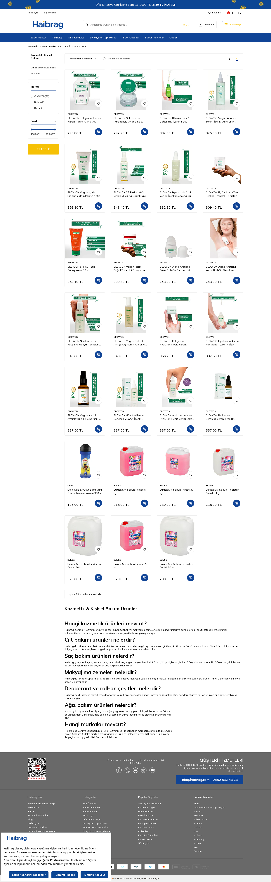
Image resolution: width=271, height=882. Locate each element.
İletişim (31, 811)
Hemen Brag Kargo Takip (41, 803)
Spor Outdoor (131, 37)
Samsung (199, 839)
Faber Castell (201, 819)
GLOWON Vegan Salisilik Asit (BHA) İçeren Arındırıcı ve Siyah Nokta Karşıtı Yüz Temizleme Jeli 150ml (129, 342)
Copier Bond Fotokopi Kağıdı (209, 807)
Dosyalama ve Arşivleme (96, 831)
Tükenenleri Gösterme (118, 58)
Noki (196, 847)
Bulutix (39, 102)
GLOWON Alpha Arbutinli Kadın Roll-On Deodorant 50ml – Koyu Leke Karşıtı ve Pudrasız (222, 268)
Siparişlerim (50, 12)
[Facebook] (119, 770)
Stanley (198, 823)
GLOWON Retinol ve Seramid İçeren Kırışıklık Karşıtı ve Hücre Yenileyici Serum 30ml (221, 417)
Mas (196, 831)
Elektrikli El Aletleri (148, 835)
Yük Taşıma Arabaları (149, 803)
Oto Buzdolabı (146, 827)
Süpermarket (38, 37)
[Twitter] (127, 770)
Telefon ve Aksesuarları (95, 827)
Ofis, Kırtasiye (76, 37)
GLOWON (41, 96)
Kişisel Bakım (145, 839)
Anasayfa (33, 46)
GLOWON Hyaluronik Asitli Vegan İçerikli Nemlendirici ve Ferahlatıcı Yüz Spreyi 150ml (177, 194)
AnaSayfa (33, 12)
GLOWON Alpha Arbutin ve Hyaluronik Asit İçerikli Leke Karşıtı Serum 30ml (176, 417)
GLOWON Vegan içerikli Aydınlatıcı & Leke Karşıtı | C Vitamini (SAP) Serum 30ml (83, 417)
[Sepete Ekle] (98, 131)
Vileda (197, 811)
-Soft (116, 878)
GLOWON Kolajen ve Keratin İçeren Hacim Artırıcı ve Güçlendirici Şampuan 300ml (84, 119)
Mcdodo (198, 827)
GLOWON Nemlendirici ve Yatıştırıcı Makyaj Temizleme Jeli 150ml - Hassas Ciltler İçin (84, 342)
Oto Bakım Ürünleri (148, 819)
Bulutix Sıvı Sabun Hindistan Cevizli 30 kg (176, 565)
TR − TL (236, 12)
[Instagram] (144, 770)
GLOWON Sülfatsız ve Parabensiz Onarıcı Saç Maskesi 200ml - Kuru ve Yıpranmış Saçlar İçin (128, 119)
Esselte (198, 851)
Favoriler (216, 12)
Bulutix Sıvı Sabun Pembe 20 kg (130, 565)
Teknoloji (57, 37)
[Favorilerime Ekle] (98, 103)
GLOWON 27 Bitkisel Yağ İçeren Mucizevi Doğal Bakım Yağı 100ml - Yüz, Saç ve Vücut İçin (131, 194)
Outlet (173, 37)
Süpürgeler (144, 843)
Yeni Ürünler (89, 803)
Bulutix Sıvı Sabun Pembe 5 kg (130, 491)
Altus (196, 803)
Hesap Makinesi (147, 823)
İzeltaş (197, 843)
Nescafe (198, 815)
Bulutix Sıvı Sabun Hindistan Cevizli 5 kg (222, 491)
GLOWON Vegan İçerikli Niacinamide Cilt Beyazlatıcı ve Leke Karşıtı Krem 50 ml (83, 194)
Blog (30, 819)
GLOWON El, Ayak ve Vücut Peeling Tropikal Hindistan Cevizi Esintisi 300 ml (222, 194)
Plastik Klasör (145, 815)
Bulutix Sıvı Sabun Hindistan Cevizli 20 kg (84, 565)
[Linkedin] (135, 770)
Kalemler (143, 831)
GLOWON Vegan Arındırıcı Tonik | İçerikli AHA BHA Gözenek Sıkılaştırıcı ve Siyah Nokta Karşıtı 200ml (223, 119)
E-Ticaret (124, 878)
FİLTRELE (43, 149)
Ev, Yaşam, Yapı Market (103, 37)
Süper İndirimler (154, 37)
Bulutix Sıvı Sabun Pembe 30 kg (176, 491)
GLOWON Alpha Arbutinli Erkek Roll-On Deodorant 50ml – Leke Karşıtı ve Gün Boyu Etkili (175, 268)
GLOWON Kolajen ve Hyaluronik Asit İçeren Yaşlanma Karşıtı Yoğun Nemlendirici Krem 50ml (174, 342)
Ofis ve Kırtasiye (91, 819)
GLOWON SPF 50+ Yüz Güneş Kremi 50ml (81, 268)
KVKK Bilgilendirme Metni (41, 831)
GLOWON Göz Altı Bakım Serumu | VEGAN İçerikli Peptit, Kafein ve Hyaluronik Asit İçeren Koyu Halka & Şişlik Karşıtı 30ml (130, 417)
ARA (185, 24)
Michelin (198, 835)
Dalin (38, 108)
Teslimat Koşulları (37, 827)
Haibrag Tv (33, 823)
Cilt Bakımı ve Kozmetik (43, 67)
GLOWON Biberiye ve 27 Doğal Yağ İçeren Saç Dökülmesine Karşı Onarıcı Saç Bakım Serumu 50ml (175, 119)
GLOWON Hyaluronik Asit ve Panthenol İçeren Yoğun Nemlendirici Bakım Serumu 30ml (223, 342)
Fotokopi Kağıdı (146, 807)
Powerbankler (145, 811)
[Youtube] (152, 770)
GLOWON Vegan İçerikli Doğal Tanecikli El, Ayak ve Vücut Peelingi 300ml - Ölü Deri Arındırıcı (129, 268)
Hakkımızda (34, 807)
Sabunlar (35, 73)
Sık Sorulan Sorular (38, 815)
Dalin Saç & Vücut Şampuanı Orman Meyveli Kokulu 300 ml (84, 491)
